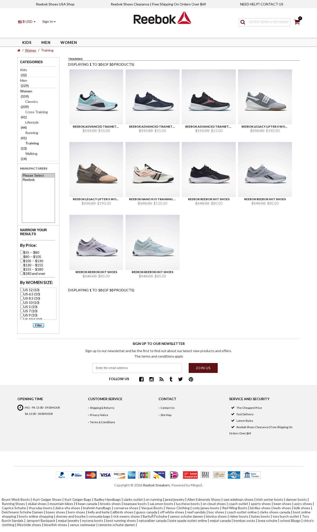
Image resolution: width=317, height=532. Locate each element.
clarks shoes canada (275, 512)
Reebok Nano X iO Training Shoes (156, 199)
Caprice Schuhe (14, 508)
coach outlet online (242, 512)
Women (68, 42)
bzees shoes (55, 512)
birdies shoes (260, 508)
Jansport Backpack (40, 520)
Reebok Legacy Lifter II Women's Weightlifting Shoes (117, 199)
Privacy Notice (99, 415)
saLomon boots (161, 504)
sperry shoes (261, 504)
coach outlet (238, 504)
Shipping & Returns (102, 407)
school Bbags (290, 520)
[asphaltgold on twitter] (180, 380)
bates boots (260, 516)
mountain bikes (61, 504)
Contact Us (167, 407)
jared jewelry (175, 499)
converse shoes (126, 508)
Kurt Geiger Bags (77, 499)
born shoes (76, 512)
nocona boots (92, 520)
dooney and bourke (71, 516)
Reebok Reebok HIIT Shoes (209, 199)
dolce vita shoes (67, 508)
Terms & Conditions (102, 422)
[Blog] (161, 380)
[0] (297, 23)
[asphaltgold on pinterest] (191, 380)
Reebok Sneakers (156, 485)
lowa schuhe (267, 520)
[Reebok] (38, 180)
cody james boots (205, 508)
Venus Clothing (178, 508)
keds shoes (282, 508)
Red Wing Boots (234, 508)
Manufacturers (33, 168)
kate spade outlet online (188, 520)
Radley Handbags (107, 499)
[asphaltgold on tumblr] (170, 380)
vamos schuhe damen (186, 516)
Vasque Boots (152, 508)
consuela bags (99, 516)
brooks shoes (110, 504)
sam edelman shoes (238, 499)
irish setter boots (269, 499)
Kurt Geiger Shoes (47, 499)
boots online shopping (36, 516)
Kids (26, 42)
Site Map (165, 415)
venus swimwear (83, 525)
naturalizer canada (153, 520)
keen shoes (282, 504)
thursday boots (41, 508)
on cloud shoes (214, 504)
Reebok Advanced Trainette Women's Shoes (109, 126)
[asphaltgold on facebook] (141, 380)
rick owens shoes (126, 516)
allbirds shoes (122, 512)
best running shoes (121, 520)
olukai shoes (37, 504)
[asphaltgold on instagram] (151, 380)
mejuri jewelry (68, 520)
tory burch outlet (286, 516)
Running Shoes (13, 504)
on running (154, 499)
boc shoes (216, 512)
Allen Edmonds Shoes (204, 499)
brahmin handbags (97, 508)
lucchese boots (188, 504)
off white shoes (172, 512)
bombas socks (244, 520)
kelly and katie (99, 512)
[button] (49, 21)
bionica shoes (216, 516)
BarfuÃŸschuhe (155, 516)
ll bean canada (86, 504)
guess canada (146, 512)
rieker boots (239, 516)
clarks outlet (133, 499)
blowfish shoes (55, 525)
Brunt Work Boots (16, 499)
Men (46, 42)
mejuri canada (220, 520)
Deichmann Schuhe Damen (22, 512)
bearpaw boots (135, 504)
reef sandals (196, 512)
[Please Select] (38, 175)
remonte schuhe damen (116, 525)
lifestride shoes (29, 525)
